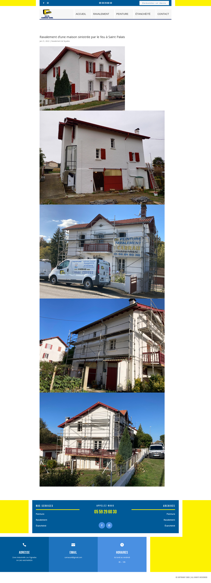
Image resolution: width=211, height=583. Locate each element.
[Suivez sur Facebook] (43, 3)
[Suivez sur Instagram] (47, 3)
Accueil (81, 14)
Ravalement (101, 14)
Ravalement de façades (60, 41)
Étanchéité (142, 14)
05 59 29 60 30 (105, 3)
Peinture (122, 14)
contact (163, 14)
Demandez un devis (154, 3)
